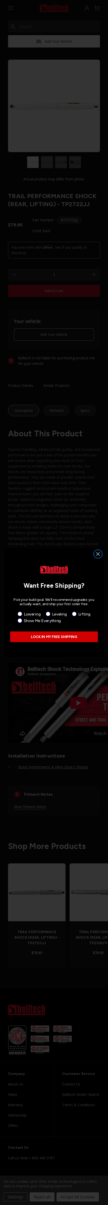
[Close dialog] (98, 554)
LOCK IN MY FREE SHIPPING (54, 636)
